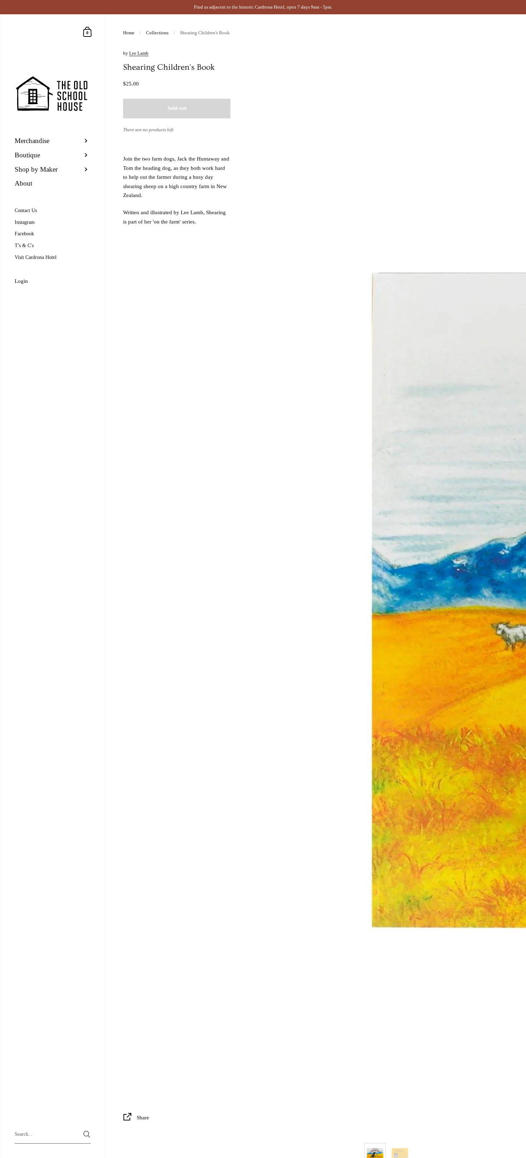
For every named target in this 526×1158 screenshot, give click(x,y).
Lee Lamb (138, 53)
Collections (157, 32)
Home (129, 32)
